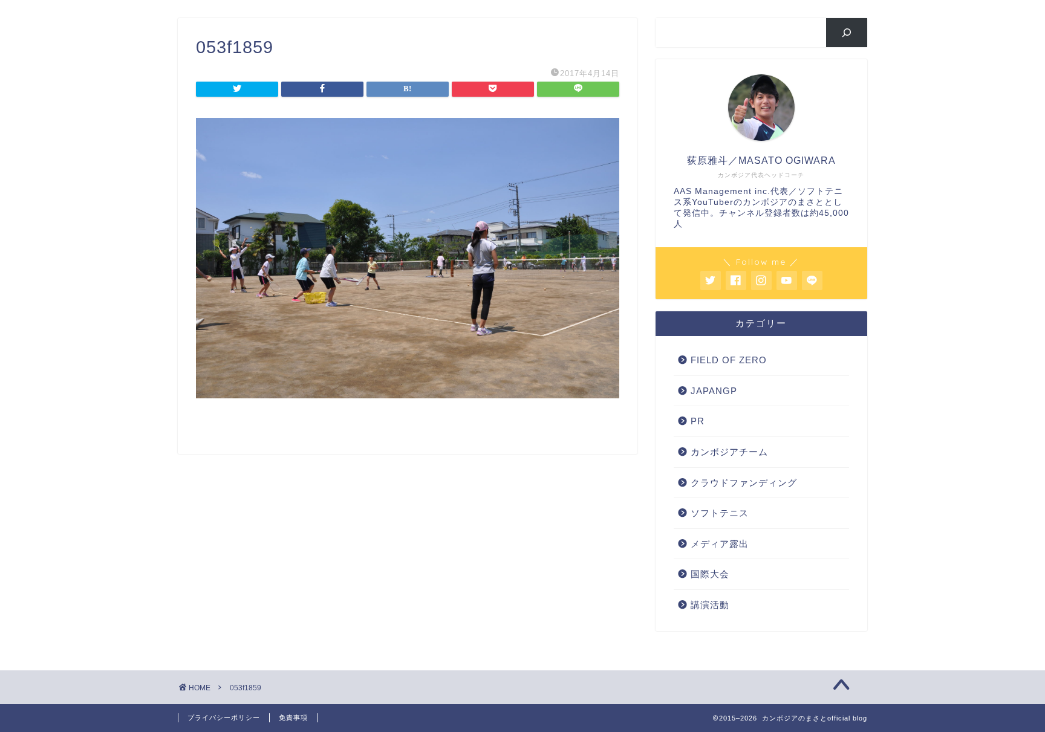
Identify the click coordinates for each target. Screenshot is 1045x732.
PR (698, 421)
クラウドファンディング (744, 483)
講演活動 (710, 605)
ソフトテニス (720, 513)
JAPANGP (714, 391)
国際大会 (710, 574)
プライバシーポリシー (223, 717)
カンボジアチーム (729, 452)
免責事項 (293, 717)
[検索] (847, 32)
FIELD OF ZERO (729, 360)
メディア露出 (720, 544)
